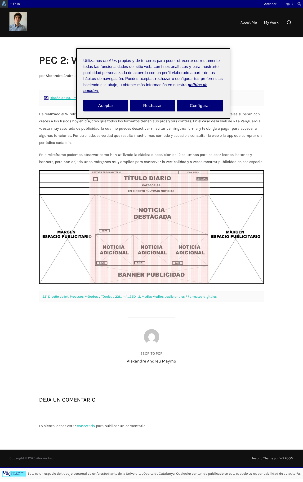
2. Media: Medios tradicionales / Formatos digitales (177, 297)
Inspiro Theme (262, 458)
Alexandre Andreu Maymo (67, 75)
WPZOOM (287, 458)
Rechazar (152, 105)
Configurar (200, 105)
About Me (249, 22)
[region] (153, 83)
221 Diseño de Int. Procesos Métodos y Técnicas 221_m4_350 (89, 297)
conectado (86, 426)
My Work (271, 22)
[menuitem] (4, 4)
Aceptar (105, 105)
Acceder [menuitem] (270, 4)
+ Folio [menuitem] (15, 4)
